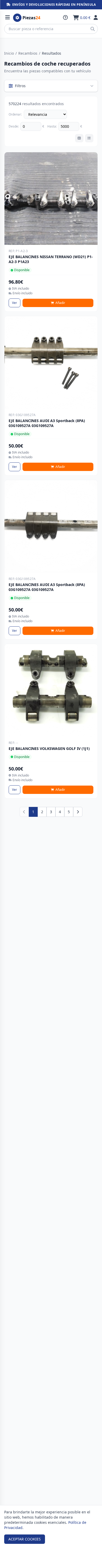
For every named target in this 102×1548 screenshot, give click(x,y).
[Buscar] (92, 29)
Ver (14, 303)
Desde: (14, 126)
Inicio (9, 53)
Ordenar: (15, 114)
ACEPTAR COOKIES (24, 1539)
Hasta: (52, 126)
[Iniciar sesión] (96, 18)
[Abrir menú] (7, 18)
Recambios (27, 53)
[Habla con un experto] (65, 18)
